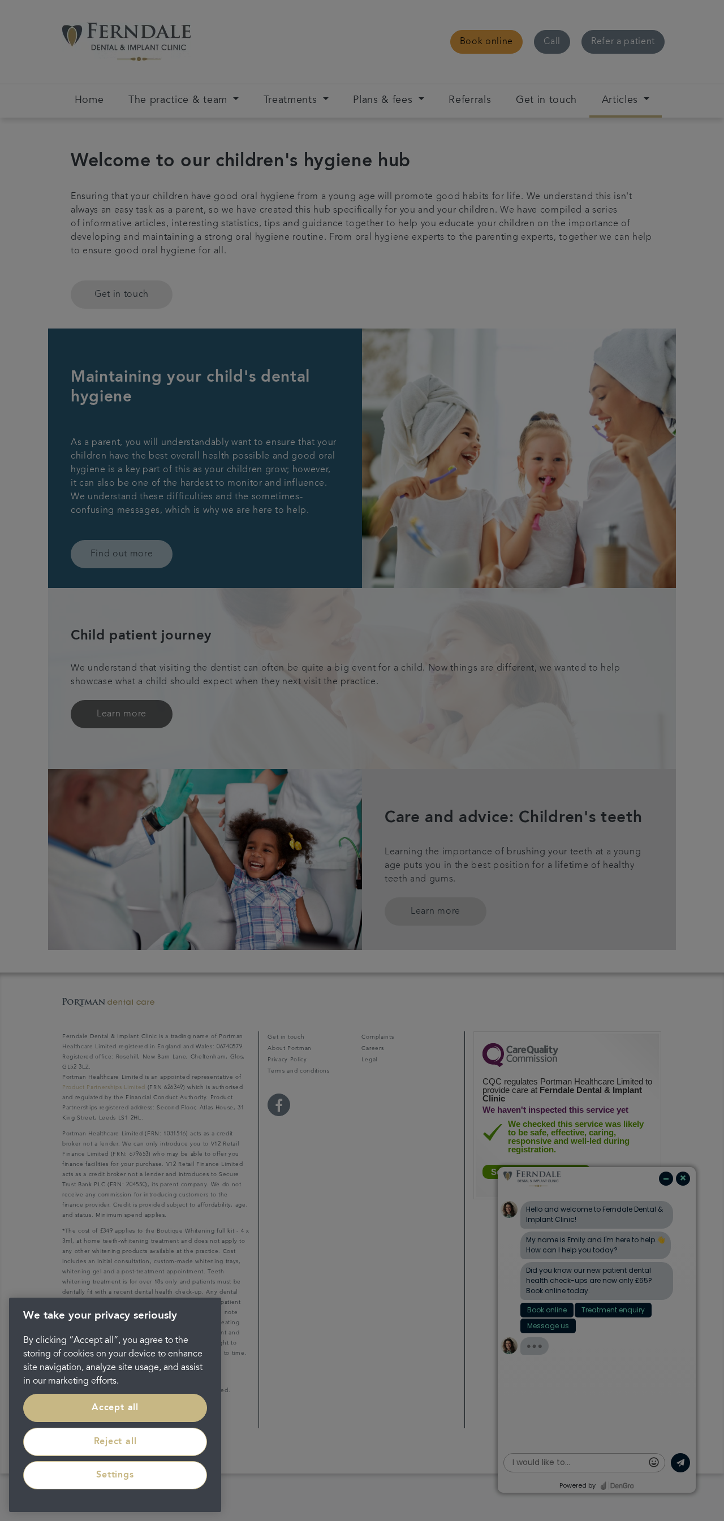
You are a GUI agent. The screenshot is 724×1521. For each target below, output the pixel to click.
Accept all (115, 1407)
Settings (114, 1475)
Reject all (115, 1441)
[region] (115, 1405)
